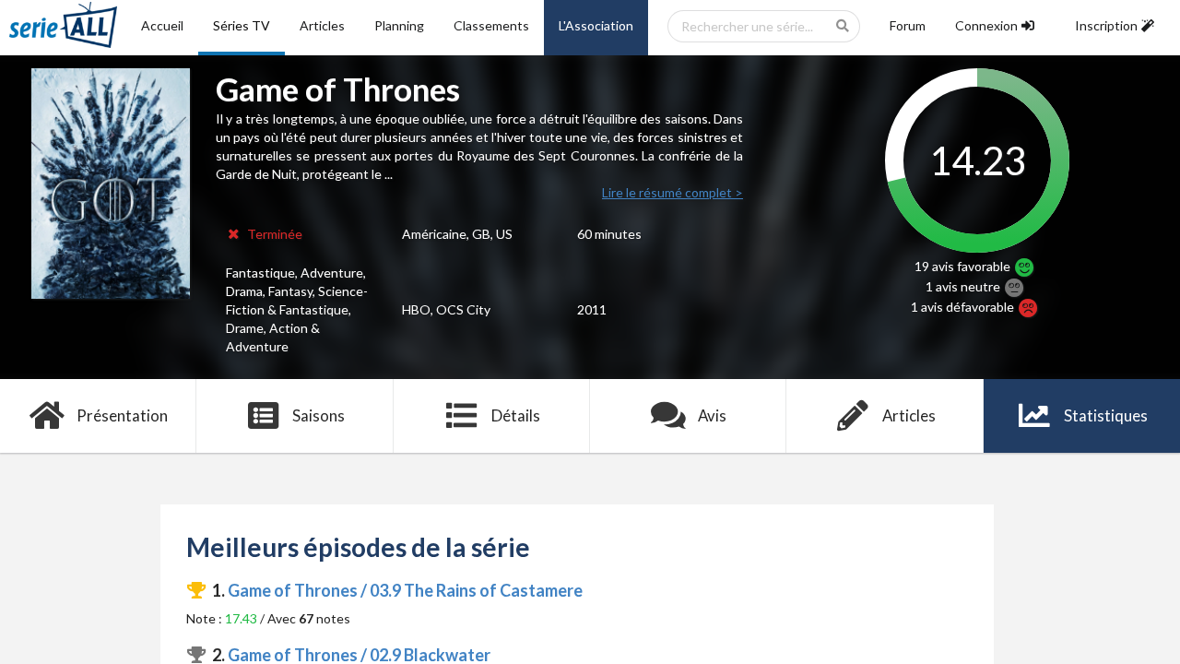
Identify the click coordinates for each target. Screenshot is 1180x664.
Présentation (122, 415)
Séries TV (241, 25)
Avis (712, 415)
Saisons (318, 415)
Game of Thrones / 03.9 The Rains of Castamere (405, 590)
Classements (491, 25)
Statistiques (1106, 415)
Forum (908, 25)
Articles (322, 25)
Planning (399, 25)
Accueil (162, 25)
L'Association (596, 25)
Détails (515, 415)
